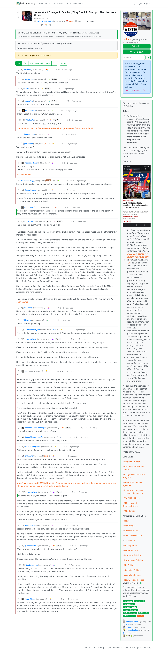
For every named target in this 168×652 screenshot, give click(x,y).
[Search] (134, 3)
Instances (117, 647)
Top (25, 63)
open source (22, 302)
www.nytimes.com (41, 18)
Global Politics (131, 550)
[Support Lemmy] (85, 3)
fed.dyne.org (27, 3)
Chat (63, 63)
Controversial (36, 63)
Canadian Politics (132, 570)
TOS (128, 262)
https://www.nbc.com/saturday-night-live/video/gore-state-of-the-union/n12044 (55, 128)
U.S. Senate (129, 511)
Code (132, 647)
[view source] (50, 24)
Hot (18, 63)
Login (139, 3)
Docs (125, 647)
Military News (130, 545)
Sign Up (147, 3)
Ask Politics (129, 540)
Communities (44, 3)
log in (32, 55)
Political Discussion (133, 535)
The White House (132, 498)
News (127, 521)
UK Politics (129, 565)
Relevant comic (24, 174)
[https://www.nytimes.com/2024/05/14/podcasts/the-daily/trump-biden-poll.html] (27, 16)
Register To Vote (132, 461)
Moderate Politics (132, 555)
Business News (131, 530)
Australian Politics (132, 575)
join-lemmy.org (144, 647)
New (48, 63)
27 (37, 25)
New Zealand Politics (134, 580)
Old (54, 63)
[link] (41, 24)
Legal (108, 647)
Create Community (74, 3)
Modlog (140, 616)
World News (130, 525)
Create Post (57, 3)
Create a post (136, 52)
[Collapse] (18, 70)
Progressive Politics (133, 560)
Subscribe (136, 46)
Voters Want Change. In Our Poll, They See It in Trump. (49, 32)
